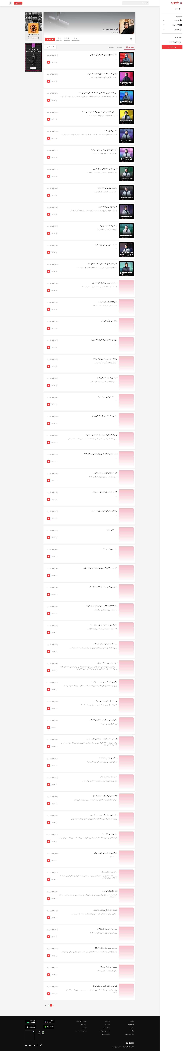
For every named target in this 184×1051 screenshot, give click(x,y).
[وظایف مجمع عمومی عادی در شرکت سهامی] (89, 60)
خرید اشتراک (18, 3)
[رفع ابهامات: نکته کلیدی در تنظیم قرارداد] (89, 991)
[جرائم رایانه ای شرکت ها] (89, 839)
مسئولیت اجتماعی (106, 1034)
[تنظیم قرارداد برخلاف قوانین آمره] (89, 383)
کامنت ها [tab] (111, 47)
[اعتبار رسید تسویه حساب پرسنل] (89, 668)
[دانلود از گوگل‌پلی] (49, 1022)
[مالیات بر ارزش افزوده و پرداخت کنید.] (89, 478)
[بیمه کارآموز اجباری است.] (89, 896)
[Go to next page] (45, 1005)
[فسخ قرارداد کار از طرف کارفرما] (89, 307)
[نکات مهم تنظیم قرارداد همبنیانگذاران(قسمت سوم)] (89, 744)
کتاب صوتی (131, 1024)
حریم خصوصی (83, 1024)
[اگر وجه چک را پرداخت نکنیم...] (89, 212)
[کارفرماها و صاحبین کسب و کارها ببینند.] (89, 497)
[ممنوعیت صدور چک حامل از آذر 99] (89, 953)
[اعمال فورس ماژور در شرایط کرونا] (89, 934)
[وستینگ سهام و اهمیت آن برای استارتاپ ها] (89, 630)
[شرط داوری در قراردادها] (89, 554)
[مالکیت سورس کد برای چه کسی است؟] (89, 801)
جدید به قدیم (51, 47)
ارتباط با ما (107, 1024)
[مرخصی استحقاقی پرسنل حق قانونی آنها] (89, 421)
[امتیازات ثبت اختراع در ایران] (89, 782)
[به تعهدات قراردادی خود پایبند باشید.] (89, 250)
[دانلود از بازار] (48, 1027)
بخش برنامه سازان (129, 1034)
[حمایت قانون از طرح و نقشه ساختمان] (89, 915)
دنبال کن (49, 39)
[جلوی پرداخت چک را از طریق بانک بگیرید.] (89, 345)
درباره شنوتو (107, 1021)
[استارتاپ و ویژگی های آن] (89, 326)
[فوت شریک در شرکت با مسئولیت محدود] (89, 516)
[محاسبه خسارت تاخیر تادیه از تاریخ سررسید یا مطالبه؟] (89, 459)
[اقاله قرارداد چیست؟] (89, 136)
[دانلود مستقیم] (30, 1022)
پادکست (132, 1021)
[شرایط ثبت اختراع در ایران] (89, 877)
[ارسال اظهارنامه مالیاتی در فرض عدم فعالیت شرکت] (89, 611)
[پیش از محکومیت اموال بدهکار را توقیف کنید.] (89, 725)
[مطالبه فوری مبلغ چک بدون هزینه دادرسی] (89, 820)
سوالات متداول (106, 1028)
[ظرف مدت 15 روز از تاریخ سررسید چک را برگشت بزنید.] (89, 573)
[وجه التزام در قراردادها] (89, 535)
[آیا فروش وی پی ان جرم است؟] (89, 193)
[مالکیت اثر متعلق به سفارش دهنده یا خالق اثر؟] (89, 269)
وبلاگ (132, 1031)
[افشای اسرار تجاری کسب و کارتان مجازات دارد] (89, 592)
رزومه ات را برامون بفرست (104, 1031)
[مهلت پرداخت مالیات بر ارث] (89, 231)
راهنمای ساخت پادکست (81, 1031)
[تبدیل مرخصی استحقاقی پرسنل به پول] (89, 174)
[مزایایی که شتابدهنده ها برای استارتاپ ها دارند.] (89, 79)
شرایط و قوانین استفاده (81, 1021)
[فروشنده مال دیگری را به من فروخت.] (89, 706)
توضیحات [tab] (119, 47)
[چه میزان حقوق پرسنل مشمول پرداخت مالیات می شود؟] (89, 117)
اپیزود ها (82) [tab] (130, 47)
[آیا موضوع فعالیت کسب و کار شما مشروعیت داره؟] (89, 440)
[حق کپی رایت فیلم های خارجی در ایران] (89, 858)
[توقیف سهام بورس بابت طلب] (89, 763)
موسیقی (132, 1028)
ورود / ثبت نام (172, 47)
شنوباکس (84, 1028)
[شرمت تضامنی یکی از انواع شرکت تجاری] (89, 288)
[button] (172, 20)
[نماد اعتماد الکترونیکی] (29, 1036)
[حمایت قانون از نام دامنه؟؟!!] (89, 972)
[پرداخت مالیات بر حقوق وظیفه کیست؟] (89, 364)
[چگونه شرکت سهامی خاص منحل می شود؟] (89, 155)
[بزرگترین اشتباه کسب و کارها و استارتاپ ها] (89, 687)
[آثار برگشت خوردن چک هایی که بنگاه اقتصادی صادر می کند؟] (89, 98)
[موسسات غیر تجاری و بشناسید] (89, 402)
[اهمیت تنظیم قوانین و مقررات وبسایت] (89, 649)
